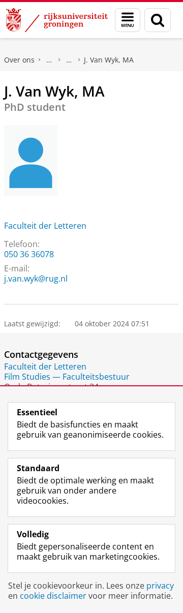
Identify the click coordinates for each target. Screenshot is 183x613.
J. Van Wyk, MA (109, 60)
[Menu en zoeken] (127, 20)
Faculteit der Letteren (45, 226)
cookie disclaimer (53, 596)
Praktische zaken (49, 60)
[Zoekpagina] (157, 20)
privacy (160, 585)
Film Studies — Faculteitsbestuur (67, 377)
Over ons (19, 60)
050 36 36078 (29, 254)
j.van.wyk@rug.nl (36, 278)
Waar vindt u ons (69, 60)
